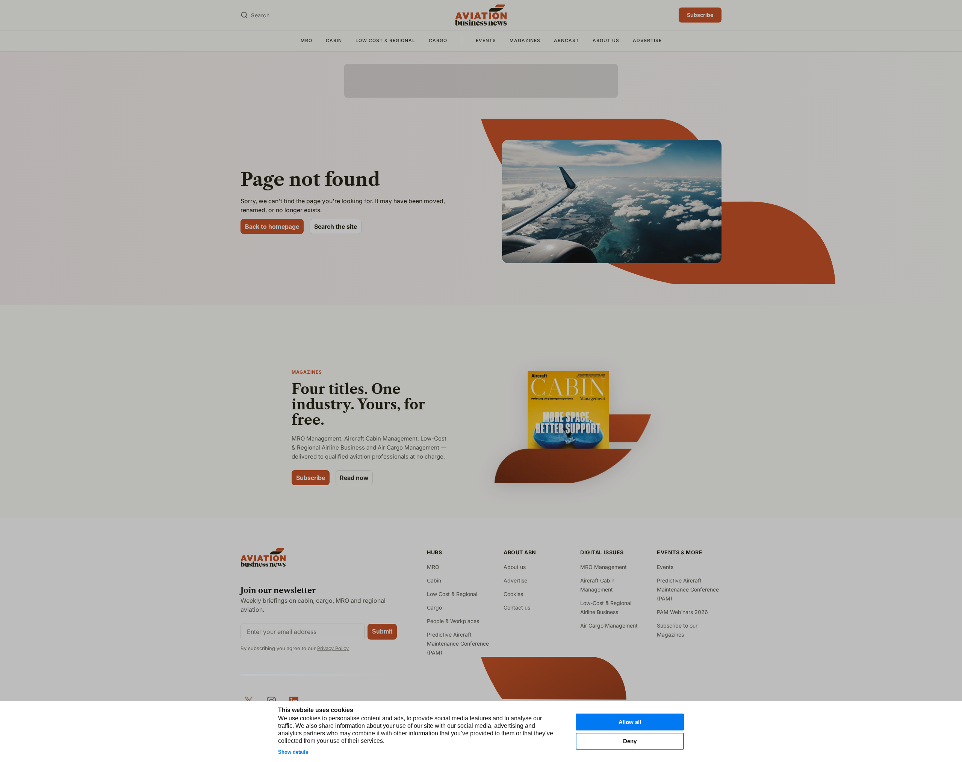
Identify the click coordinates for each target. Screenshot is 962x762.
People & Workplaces (453, 621)
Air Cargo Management (609, 625)
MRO (306, 40)
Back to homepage (272, 226)
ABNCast (566, 40)
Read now (354, 477)
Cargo (438, 40)
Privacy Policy (333, 648)
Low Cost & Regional (385, 40)
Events (486, 40)
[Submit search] (244, 15)
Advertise (647, 40)
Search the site (335, 226)
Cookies (513, 594)
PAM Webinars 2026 (682, 612)
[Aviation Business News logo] (481, 15)
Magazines (525, 40)
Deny (630, 741)
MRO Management (603, 567)
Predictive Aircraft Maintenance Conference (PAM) (458, 643)
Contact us (517, 607)
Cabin (334, 40)
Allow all (630, 722)
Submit (382, 631)
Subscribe (700, 15)
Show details (293, 752)
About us (606, 40)
